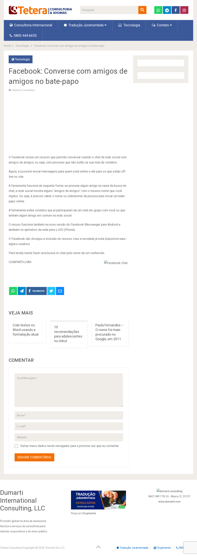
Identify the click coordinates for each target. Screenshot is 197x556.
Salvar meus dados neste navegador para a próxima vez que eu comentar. (69, 446)
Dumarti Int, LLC (55, 547)
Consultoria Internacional (32, 25)
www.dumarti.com (169, 501)
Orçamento (89, 513)
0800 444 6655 (25, 35)
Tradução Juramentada (86, 25)
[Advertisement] (69, 123)
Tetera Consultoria (11, 547)
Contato (162, 25)
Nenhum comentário (23, 90)
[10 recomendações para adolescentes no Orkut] (69, 321)
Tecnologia (131, 25)
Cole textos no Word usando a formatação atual (25, 329)
